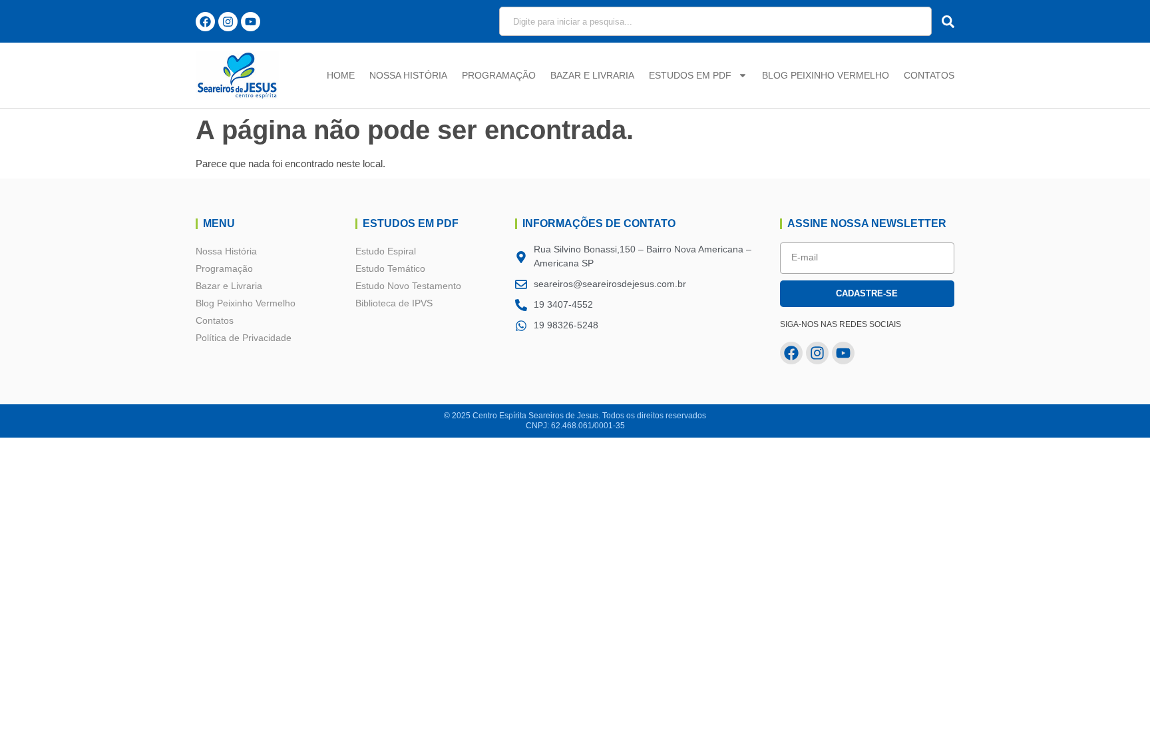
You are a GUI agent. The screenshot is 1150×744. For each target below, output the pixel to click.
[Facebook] (205, 21)
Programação (499, 75)
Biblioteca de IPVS (394, 303)
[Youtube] (250, 21)
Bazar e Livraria (592, 75)
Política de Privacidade (243, 337)
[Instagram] (228, 21)
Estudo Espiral (385, 251)
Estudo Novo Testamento (408, 285)
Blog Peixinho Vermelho (825, 75)
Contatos (929, 75)
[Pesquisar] (944, 21)
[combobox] (715, 21)
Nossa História (408, 75)
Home (341, 75)
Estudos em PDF (690, 75)
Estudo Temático (390, 268)
